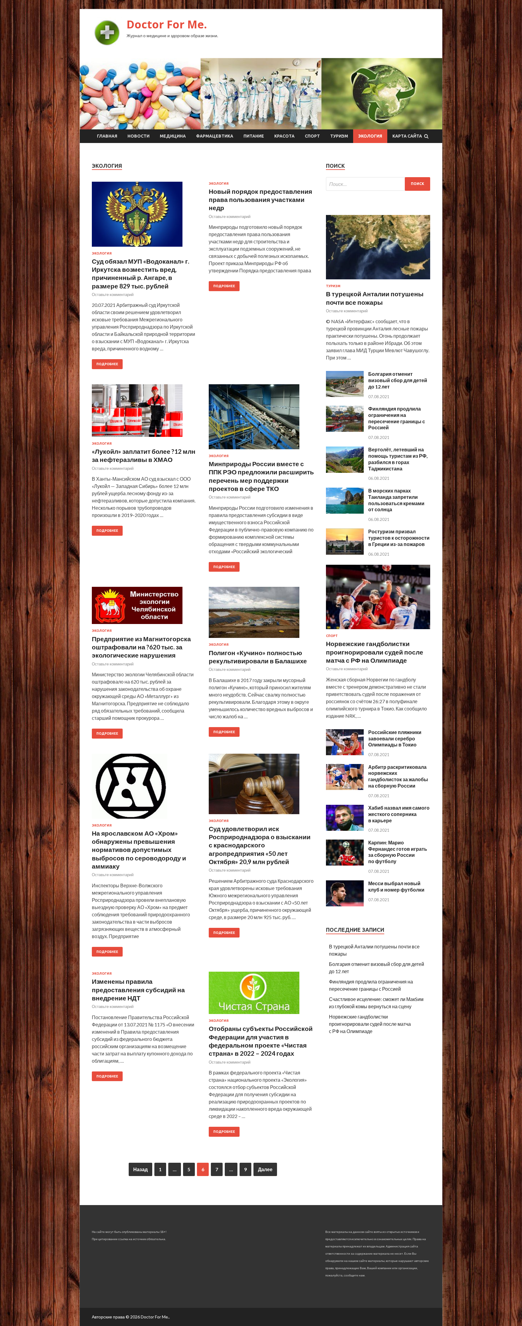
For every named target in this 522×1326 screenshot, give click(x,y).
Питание (253, 136)
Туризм (339, 136)
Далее (265, 1169)
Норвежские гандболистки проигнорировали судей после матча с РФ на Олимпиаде (374, 652)
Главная (107, 136)
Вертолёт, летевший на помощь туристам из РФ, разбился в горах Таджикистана (398, 459)
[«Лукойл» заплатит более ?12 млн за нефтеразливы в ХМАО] (144, 413)
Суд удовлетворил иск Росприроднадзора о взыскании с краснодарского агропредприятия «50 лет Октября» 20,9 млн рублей (260, 845)
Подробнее (107, 364)
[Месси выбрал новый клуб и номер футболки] (345, 904)
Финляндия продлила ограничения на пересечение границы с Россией (396, 418)
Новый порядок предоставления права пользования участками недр (260, 199)
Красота (284, 136)
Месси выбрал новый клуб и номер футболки (396, 886)
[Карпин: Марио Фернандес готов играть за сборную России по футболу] (345, 863)
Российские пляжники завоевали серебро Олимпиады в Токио (394, 738)
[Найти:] (378, 184)
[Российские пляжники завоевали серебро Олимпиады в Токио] (345, 753)
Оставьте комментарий (113, 294)
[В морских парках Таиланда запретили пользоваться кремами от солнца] (345, 512)
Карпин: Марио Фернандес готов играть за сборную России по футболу (397, 852)
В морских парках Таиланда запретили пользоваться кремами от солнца (396, 500)
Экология (370, 136)
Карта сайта (407, 136)
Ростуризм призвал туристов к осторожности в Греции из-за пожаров (399, 537)
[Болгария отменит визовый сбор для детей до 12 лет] (345, 395)
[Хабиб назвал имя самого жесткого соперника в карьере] (345, 829)
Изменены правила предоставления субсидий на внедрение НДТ (138, 989)
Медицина (173, 136)
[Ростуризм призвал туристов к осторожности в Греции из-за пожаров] (345, 553)
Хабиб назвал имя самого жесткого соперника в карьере (399, 814)
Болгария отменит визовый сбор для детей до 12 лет (397, 380)
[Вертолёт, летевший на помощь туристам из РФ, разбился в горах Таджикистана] (345, 471)
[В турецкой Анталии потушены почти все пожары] (378, 280)
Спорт (312, 136)
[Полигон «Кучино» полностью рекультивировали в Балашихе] (261, 615)
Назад (140, 1169)
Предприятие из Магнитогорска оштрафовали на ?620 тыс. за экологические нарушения (141, 647)
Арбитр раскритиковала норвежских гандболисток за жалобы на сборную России (398, 776)
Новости (138, 136)
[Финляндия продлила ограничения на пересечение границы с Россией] (345, 430)
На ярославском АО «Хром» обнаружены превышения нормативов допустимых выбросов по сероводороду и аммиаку (139, 849)
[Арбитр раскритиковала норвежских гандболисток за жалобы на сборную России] (345, 788)
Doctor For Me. (167, 24)
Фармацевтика (214, 136)
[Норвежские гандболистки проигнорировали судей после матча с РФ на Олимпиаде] (378, 630)
